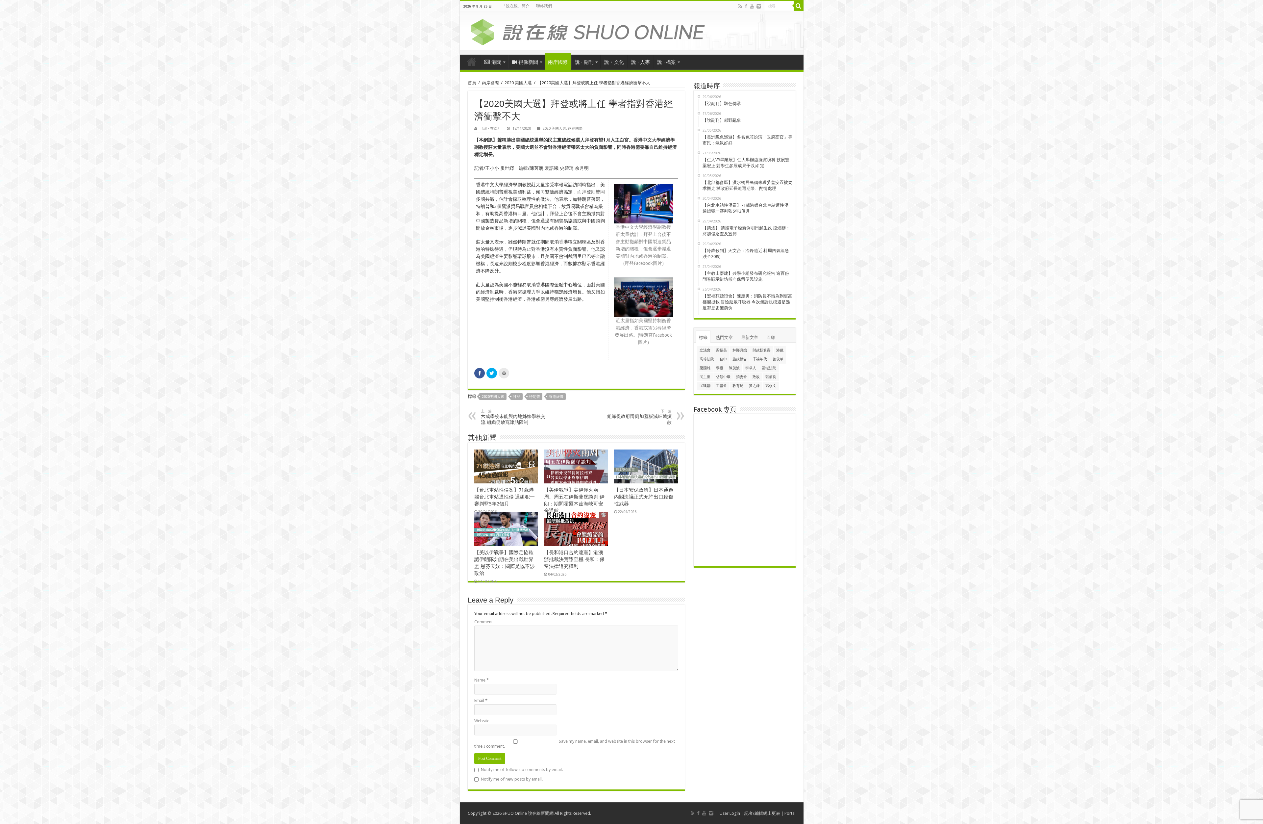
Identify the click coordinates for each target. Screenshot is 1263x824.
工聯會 (721, 386)
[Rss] (740, 6)
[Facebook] (746, 6)
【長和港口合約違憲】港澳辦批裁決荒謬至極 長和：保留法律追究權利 (574, 559)
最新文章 (749, 337)
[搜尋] (799, 6)
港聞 (496, 62)
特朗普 (534, 397)
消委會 (741, 377)
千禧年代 (760, 359)
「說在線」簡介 (516, 6)
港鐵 (779, 350)
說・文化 (614, 62)
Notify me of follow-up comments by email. (522, 769)
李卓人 (750, 368)
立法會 (705, 350)
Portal (790, 813)
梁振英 (721, 350)
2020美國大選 (493, 397)
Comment (483, 621)
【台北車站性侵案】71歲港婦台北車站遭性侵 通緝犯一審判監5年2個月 (504, 497)
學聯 (719, 368)
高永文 (770, 386)
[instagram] (759, 6)
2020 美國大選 (518, 82)
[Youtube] (752, 6)
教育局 (737, 386)
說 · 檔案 (666, 62)
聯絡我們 (544, 6)
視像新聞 (528, 62)
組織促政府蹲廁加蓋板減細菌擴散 (639, 417)
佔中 (723, 359)
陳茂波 (734, 368)
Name (481, 680)
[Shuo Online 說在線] (632, 31)
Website (481, 720)
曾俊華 (778, 359)
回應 (770, 337)
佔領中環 (723, 377)
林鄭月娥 (739, 350)
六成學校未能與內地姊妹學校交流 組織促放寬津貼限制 (513, 417)
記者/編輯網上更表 (762, 813)
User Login (730, 813)
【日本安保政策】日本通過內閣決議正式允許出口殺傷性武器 (643, 497)
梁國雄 (705, 368)
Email (480, 700)
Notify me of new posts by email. (512, 779)
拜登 (516, 397)
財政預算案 (762, 350)
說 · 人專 (640, 62)
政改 (756, 377)
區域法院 (769, 368)
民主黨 (705, 377)
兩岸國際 (558, 62)
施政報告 (739, 359)
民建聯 (705, 386)
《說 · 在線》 (490, 128)
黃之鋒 (754, 386)
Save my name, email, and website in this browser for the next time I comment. (574, 744)
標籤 (703, 337)
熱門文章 (724, 337)
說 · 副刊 (584, 62)
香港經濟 (556, 397)
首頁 (471, 61)
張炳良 (770, 377)
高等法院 (707, 359)
